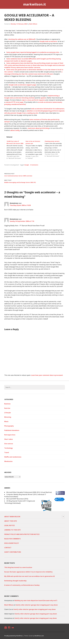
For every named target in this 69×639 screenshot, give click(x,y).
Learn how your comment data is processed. (47, 375)
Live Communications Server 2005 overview (18, 175)
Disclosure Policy (11, 543)
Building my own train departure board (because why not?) (36, 600)
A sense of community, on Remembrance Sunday (22, 585)
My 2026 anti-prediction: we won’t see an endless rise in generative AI (29, 576)
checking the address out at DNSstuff (21, 39)
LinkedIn (5, 629)
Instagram (9, 629)
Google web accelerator (48, 41)
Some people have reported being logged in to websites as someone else (32, 52)
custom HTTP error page (14, 102)
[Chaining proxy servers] (54, 148)
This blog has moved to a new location (18, 567)
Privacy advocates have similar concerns (25, 67)
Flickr (13, 629)
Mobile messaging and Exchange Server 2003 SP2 (20, 181)
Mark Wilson (33, 24)
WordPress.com (39, 636)
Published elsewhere (11, 430)
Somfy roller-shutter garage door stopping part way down (37, 605)
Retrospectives (9, 435)
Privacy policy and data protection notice (21, 534)
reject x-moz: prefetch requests (33, 100)
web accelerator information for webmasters (47, 109)
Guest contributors (12, 552)
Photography (9, 426)
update (43, 98)
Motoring (7, 417)
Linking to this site (12, 530)
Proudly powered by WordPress (13, 636)
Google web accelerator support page (22, 85)
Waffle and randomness (12, 457)
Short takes (8, 439)
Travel (6, 452)
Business (7, 404)
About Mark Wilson (12, 517)
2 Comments (34, 165)
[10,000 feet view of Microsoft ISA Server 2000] (16, 149)
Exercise (7, 408)
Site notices (8, 444)
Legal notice (9, 525)
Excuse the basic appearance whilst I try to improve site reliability (28, 572)
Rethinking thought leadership (15, 581)
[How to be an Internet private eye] (35, 149)
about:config (14, 130)
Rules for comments (12, 539)
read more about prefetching (38, 128)
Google (26, 165)
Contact (7, 548)
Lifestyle (7, 413)
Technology (8, 448)
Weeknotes (8, 461)
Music (6, 421)
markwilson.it (34, 4)
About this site (10, 521)
